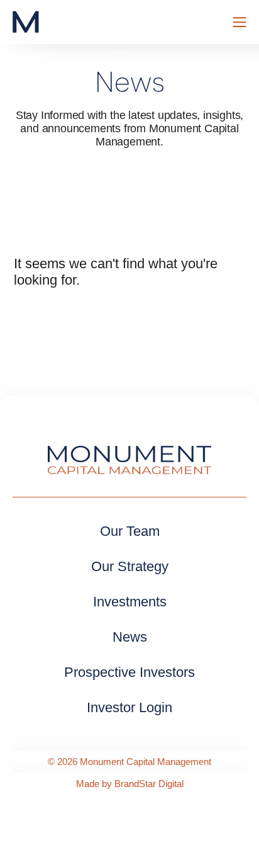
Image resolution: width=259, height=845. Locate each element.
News (130, 637)
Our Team (130, 531)
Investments (130, 602)
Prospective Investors (129, 672)
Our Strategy (129, 566)
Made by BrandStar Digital (130, 783)
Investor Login (129, 707)
